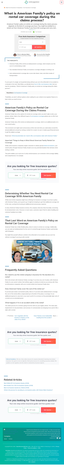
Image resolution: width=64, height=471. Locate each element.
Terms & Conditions (32, 448)
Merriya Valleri (26, 54)
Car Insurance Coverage (29, 7)
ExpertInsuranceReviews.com (23, 446)
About (5, 438)
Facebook (57, 438)
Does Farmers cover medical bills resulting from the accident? (43, 316)
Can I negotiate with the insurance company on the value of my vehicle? (21, 317)
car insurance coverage (37, 116)
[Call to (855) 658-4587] (61, 2)
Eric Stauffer (46, 54)
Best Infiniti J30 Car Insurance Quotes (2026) (16, 383)
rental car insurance (49, 145)
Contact (10, 438)
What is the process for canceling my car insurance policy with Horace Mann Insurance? (28, 390)
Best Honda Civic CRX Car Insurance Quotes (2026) (18, 385)
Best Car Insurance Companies (14, 7)
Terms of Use (43, 50)
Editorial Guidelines (11, 359)
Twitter (60, 438)
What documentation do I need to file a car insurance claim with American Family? (34, 136)
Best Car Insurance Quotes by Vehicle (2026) (16, 387)
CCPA (39, 448)
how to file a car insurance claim (43, 84)
